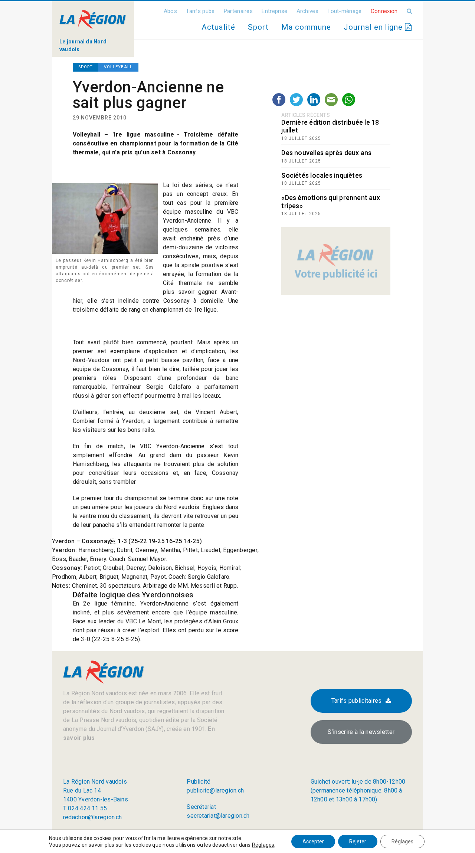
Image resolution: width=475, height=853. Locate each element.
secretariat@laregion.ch (218, 815)
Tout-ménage (344, 11)
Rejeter (357, 841)
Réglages (263, 845)
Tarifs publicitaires (356, 700)
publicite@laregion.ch (215, 790)
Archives (307, 11)
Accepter (313, 841)
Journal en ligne (374, 27)
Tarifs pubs (200, 11)
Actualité (218, 27)
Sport (258, 27)
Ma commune (306, 27)
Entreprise (274, 11)
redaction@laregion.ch (92, 817)
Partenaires (238, 11)
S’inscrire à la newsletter (361, 731)
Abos (170, 11)
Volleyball (118, 67)
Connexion (384, 11)
